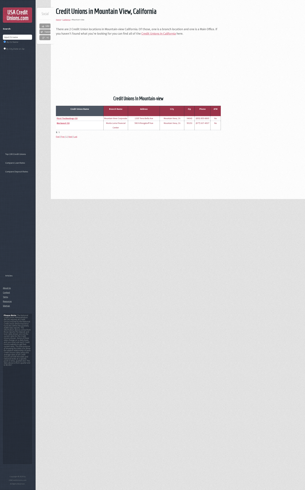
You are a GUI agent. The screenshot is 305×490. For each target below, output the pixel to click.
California (66, 19)
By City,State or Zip (15, 48)
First (57, 136)
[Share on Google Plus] (43, 38)
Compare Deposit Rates (16, 171)
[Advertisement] (138, 61)
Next (70, 136)
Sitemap (6, 305)
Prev (63, 136)
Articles (9, 275)
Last (75, 136)
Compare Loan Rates (15, 162)
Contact (6, 292)
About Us (7, 288)
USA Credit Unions (17, 15)
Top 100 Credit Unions (15, 154)
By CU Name (12, 42)
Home (58, 19)
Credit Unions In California (158, 33)
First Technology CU (67, 118)
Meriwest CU (63, 123)
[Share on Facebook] (43, 26)
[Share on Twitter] (41, 32)
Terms (5, 297)
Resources (7, 301)
